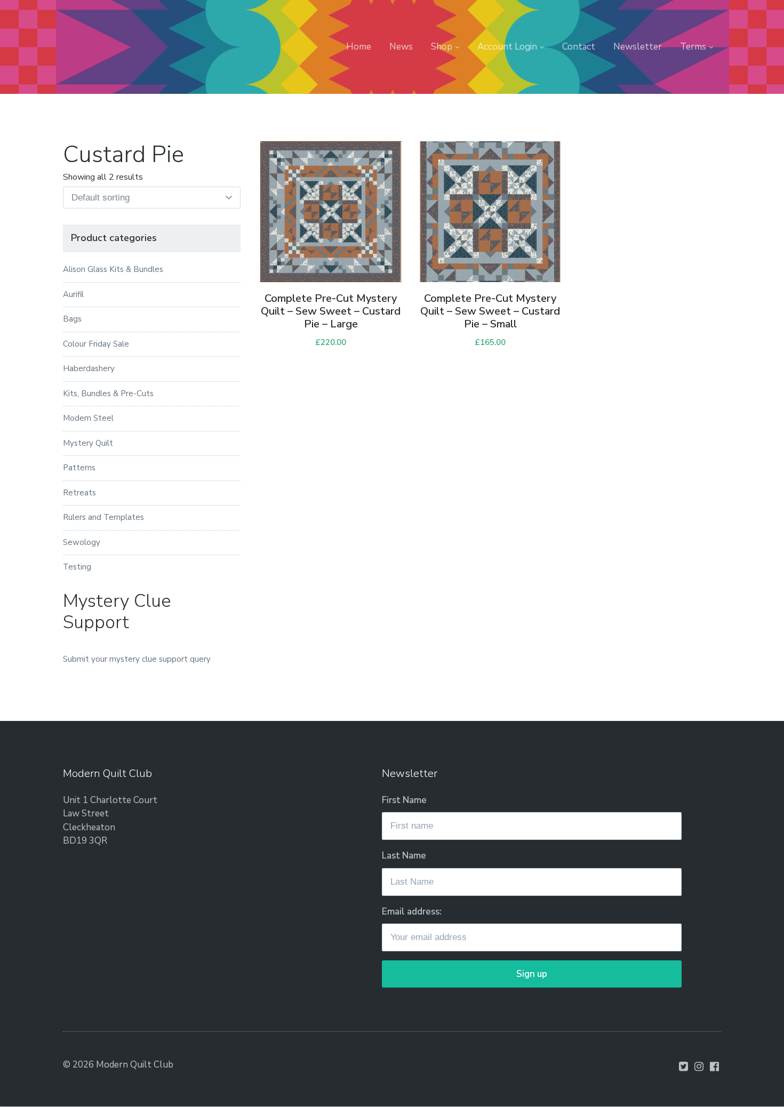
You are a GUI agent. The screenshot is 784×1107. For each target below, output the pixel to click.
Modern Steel (88, 418)
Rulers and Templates (103, 517)
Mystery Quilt (88, 443)
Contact (578, 47)
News (401, 47)
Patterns (79, 467)
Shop (441, 47)
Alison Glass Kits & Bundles (113, 269)
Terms (693, 47)
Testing (77, 566)
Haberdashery (89, 368)
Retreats (79, 492)
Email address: (412, 911)
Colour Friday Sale (96, 344)
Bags (72, 319)
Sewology (81, 542)
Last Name (404, 855)
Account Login (507, 47)
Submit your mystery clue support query (137, 659)
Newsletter (637, 47)
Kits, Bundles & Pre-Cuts (108, 393)
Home (358, 47)
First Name (404, 800)
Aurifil (73, 294)
